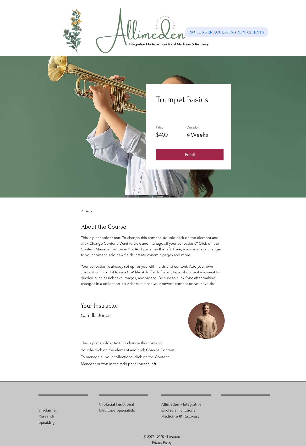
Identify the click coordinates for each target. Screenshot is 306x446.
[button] (190, 154)
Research (46, 416)
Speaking (47, 422)
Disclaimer (48, 410)
